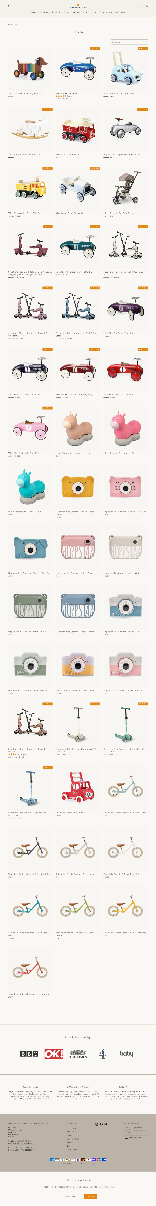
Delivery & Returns (74, 1139)
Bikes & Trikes (56, 12)
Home (33, 12)
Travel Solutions (106, 12)
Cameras (67, 12)
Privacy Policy (72, 1150)
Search (69, 1135)
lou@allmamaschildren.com (23, 1143)
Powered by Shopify (88, 1164)
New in (46, 12)
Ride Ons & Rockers (81, 12)
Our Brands (120, 12)
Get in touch (71, 1128)
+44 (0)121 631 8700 (24, 1141)
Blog (68, 1146)
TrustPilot (70, 1142)
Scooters (94, 12)
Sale (40, 12)
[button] (61, 96)
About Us (70, 1132)
